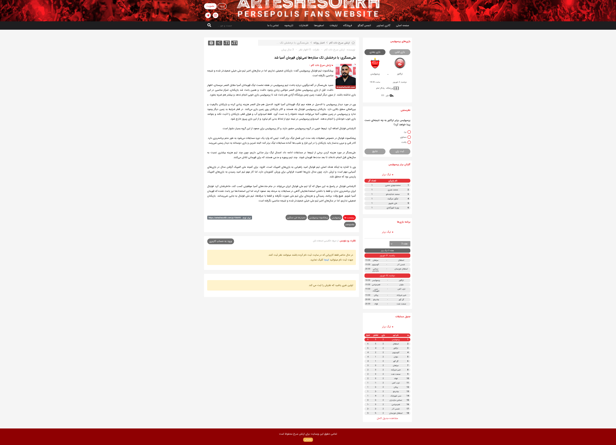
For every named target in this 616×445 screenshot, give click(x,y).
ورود (222, 6)
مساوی (403, 137)
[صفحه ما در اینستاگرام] (215, 15)
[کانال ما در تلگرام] (208, 15)
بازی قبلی (400, 52)
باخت (403, 142)
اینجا (326, 260)
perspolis (350, 224)
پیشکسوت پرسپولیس (318, 217)
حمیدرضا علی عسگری (296, 217)
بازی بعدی (375, 52)
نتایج (375, 151)
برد (405, 132)
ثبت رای (400, 151)
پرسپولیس (336, 217)
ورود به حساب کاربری (220, 241)
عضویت (210, 6)
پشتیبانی (308, 439)
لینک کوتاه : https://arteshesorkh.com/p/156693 (230, 217)
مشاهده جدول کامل (387, 418)
